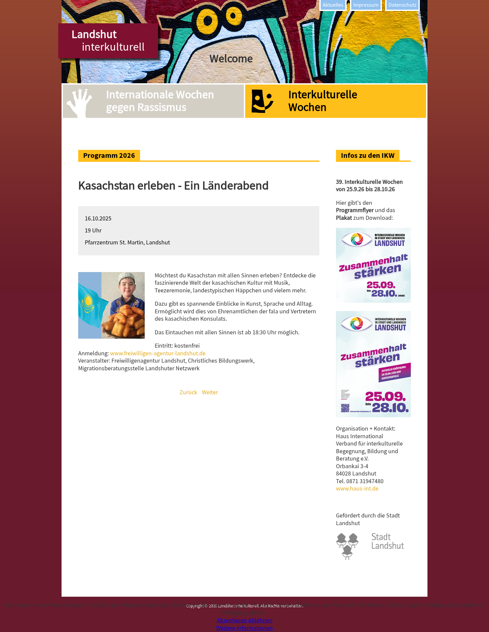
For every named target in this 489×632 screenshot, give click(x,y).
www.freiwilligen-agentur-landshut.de (158, 353)
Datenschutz (402, 4)
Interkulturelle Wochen (322, 101)
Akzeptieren (232, 620)
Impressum (366, 4)
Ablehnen (260, 620)
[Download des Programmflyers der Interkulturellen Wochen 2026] (373, 301)
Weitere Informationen (244, 628)
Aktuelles (333, 4)
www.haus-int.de (357, 488)
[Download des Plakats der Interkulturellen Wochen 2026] (373, 415)
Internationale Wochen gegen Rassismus (160, 101)
